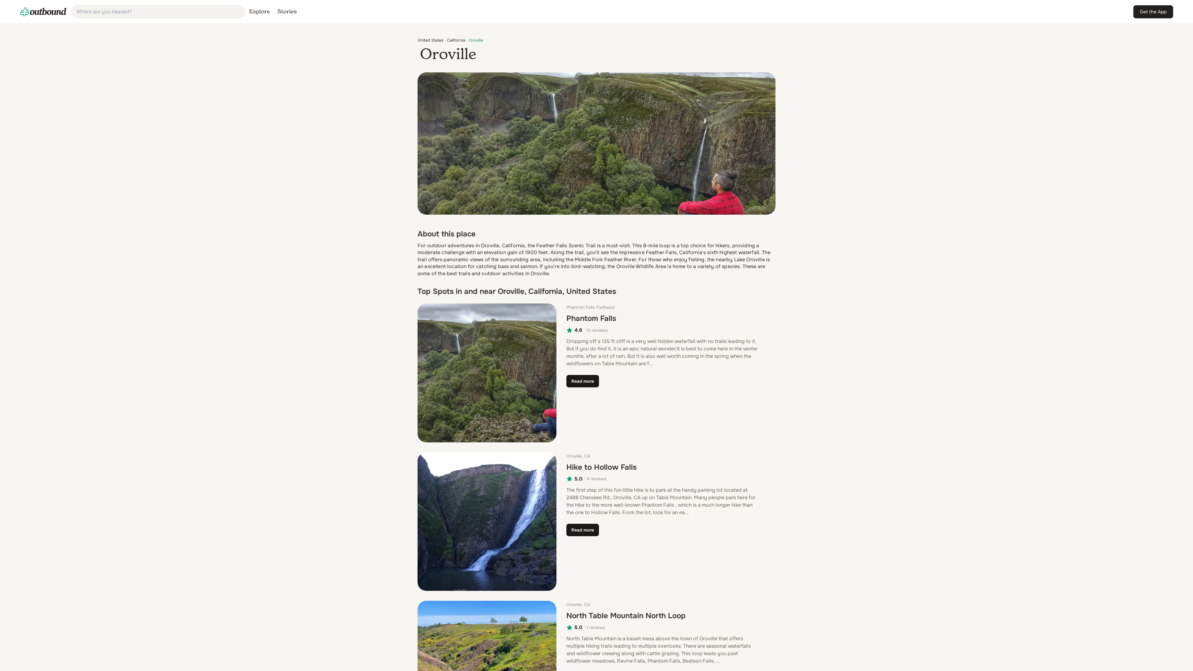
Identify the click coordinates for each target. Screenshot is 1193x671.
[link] (43, 12)
